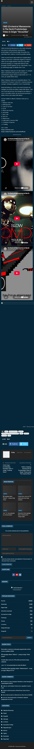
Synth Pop (26, 433)
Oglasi (5, 733)
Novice (5, 22)
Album (6, 431)
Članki (3, 621)
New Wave (21, 431)
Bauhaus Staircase (13, 431)
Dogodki (3, 631)
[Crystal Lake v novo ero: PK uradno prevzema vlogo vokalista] (24, 490)
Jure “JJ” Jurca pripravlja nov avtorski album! (13, 665)
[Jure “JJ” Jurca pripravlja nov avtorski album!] (9, 507)
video (9, 435)
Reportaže (4, 607)
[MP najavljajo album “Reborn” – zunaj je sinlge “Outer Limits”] (9, 490)
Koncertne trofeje (6, 614)
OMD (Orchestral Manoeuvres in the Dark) (10, 433)
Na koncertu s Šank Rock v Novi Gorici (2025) (19, 695)
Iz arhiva (3, 624)
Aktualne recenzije (6, 611)
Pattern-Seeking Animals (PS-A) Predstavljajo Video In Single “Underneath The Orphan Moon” (24, 470)
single (21, 433)
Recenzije (4, 604)
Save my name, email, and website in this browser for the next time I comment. (17, 560)
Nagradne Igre (5, 628)
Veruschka (4, 435)
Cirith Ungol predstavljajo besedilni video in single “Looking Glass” (8, 468)
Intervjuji (3, 617)
